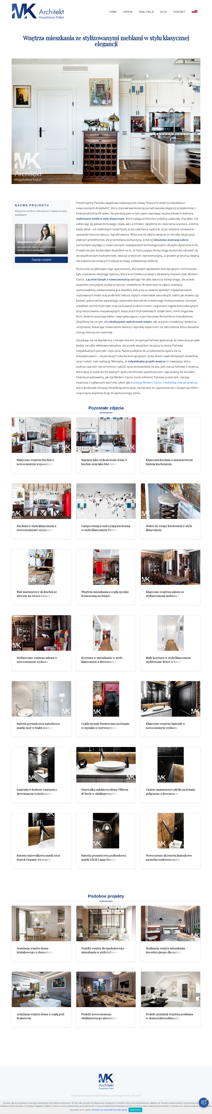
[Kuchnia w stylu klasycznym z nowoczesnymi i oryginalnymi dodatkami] (41, 501)
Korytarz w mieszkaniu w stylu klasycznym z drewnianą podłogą (103, 660)
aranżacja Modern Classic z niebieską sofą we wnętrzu (163, 382)
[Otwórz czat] (204, 1103)
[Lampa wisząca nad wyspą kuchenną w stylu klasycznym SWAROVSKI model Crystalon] (106, 501)
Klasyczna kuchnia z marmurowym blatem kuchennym (169, 462)
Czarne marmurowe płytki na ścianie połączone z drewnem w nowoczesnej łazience (170, 793)
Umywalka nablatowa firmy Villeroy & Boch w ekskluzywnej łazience (104, 791)
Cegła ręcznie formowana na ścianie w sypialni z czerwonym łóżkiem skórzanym (105, 727)
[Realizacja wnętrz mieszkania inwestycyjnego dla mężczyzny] (170, 923)
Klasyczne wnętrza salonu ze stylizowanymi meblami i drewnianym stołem (165, 596)
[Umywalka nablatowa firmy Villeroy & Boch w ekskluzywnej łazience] (106, 765)
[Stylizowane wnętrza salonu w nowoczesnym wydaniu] (41, 633)
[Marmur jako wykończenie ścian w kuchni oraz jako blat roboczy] (106, 435)
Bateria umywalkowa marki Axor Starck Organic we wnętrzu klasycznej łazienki (38, 859)
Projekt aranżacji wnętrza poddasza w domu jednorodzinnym (169, 1016)
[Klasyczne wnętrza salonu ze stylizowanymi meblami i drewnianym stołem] (170, 567)
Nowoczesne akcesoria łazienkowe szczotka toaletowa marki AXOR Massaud (169, 859)
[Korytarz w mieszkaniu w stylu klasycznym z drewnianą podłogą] (106, 633)
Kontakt (179, 12)
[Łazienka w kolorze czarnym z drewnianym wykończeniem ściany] (41, 765)
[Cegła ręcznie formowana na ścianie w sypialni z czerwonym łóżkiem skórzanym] (106, 699)
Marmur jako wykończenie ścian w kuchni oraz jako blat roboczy (104, 462)
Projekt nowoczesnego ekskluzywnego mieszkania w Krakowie (101, 1018)
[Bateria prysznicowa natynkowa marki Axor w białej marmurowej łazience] (41, 699)
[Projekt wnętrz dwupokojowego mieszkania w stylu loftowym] (106, 923)
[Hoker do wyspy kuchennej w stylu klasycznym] (170, 501)
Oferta (127, 12)
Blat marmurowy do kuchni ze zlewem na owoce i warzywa (37, 594)
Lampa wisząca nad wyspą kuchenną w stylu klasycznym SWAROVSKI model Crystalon (105, 530)
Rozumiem (135, 1110)
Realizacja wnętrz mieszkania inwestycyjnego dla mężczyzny (166, 950)
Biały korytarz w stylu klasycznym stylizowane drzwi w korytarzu (168, 660)
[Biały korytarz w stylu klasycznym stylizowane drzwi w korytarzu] (170, 633)
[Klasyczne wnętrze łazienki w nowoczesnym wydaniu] (170, 699)
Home (113, 12)
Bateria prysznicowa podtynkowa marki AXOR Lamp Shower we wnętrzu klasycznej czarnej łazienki (104, 859)
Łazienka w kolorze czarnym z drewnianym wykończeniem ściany (40, 791)
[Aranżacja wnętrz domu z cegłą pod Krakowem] (41, 989)
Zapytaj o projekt (41, 259)
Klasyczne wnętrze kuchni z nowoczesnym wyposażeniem (36, 462)
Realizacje (146, 12)
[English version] (194, 11)
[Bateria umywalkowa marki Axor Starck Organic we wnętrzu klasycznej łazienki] (41, 830)
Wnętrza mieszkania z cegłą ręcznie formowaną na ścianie (105, 594)
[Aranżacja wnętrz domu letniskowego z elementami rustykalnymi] (41, 923)
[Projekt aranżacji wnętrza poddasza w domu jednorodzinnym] (170, 989)
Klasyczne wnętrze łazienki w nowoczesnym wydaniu (165, 726)
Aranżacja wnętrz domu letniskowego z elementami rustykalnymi (35, 952)
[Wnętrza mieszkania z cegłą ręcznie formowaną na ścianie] (106, 567)
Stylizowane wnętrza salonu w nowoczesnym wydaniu (37, 660)
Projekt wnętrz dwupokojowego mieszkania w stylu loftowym (102, 950)
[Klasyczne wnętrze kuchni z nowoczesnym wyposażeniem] (41, 435)
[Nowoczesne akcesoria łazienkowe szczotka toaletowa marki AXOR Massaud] (170, 830)
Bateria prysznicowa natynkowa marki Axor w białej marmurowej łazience (38, 727)
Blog (163, 12)
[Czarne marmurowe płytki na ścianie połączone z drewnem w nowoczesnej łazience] (170, 765)
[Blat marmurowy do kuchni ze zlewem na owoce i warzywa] (41, 567)
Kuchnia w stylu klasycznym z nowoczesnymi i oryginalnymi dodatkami (37, 530)
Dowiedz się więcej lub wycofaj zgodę (109, 1110)
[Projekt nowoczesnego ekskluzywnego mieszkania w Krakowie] (106, 989)
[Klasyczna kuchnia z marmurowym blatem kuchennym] (170, 435)
